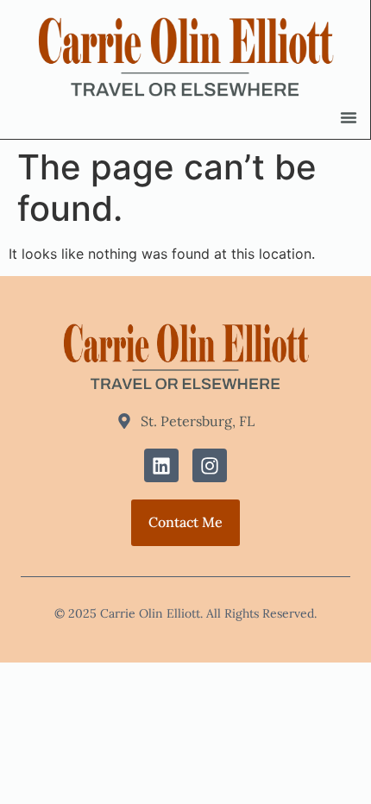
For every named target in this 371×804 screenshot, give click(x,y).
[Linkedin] (161, 466)
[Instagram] (209, 466)
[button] (349, 117)
